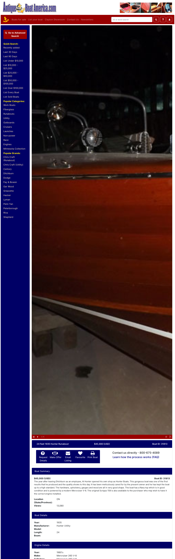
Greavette (8, 190)
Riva (5, 212)
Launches (8, 131)
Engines (7, 144)
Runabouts (8, 113)
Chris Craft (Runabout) (9, 159)
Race (5, 140)
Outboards (8, 122)
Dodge (6, 177)
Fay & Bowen (10, 182)
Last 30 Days (10, 52)
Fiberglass (8, 109)
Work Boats (9, 105)
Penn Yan (8, 204)
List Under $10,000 (13, 60)
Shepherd (8, 217)
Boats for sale (19, 19)
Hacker (7, 195)
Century (7, 169)
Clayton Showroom (55, 19)
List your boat (35, 19)
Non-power (9, 135)
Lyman (6, 199)
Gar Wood (8, 186)
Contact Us (73, 19)
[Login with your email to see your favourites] (169, 19)
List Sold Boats (11, 96)
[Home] (5, 19)
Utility (6, 118)
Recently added (11, 47)
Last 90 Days (10, 56)
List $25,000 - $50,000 (10, 74)
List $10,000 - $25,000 (10, 67)
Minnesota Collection (14, 148)
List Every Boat (11, 92)
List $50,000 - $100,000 (10, 82)
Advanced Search (16, 34)
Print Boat (93, 457)
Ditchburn (8, 173)
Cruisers (7, 126)
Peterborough (10, 208)
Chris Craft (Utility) (13, 164)
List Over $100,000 (13, 88)
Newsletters (87, 19)
